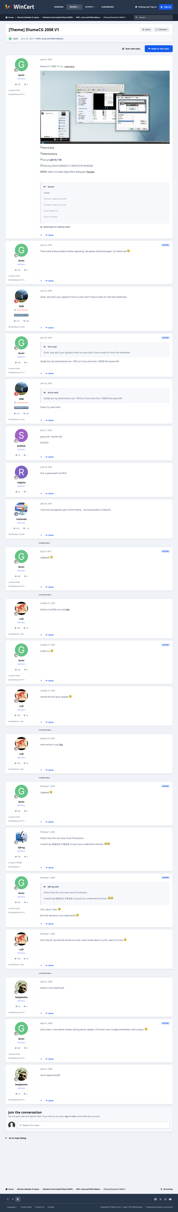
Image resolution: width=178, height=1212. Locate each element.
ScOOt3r (21, 446)
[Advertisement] (89, 1164)
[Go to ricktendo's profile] (21, 508)
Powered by (159, 1207)
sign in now (70, 1116)
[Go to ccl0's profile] (21, 608)
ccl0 (21, 618)
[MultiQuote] (41, 235)
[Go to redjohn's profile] (21, 472)
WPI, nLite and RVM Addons (49, 38)
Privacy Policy (26, 1207)
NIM (21, 306)
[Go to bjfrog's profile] (21, 837)
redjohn (21, 482)
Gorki (15, 38)
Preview (90, 171)
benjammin (21, 997)
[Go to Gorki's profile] (10, 38)
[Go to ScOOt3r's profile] (21, 435)
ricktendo (21, 519)
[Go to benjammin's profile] (21, 986)
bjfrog (21, 847)
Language (11, 1207)
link (68, 609)
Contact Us (39, 1207)
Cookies (51, 1207)
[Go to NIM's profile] (21, 296)
